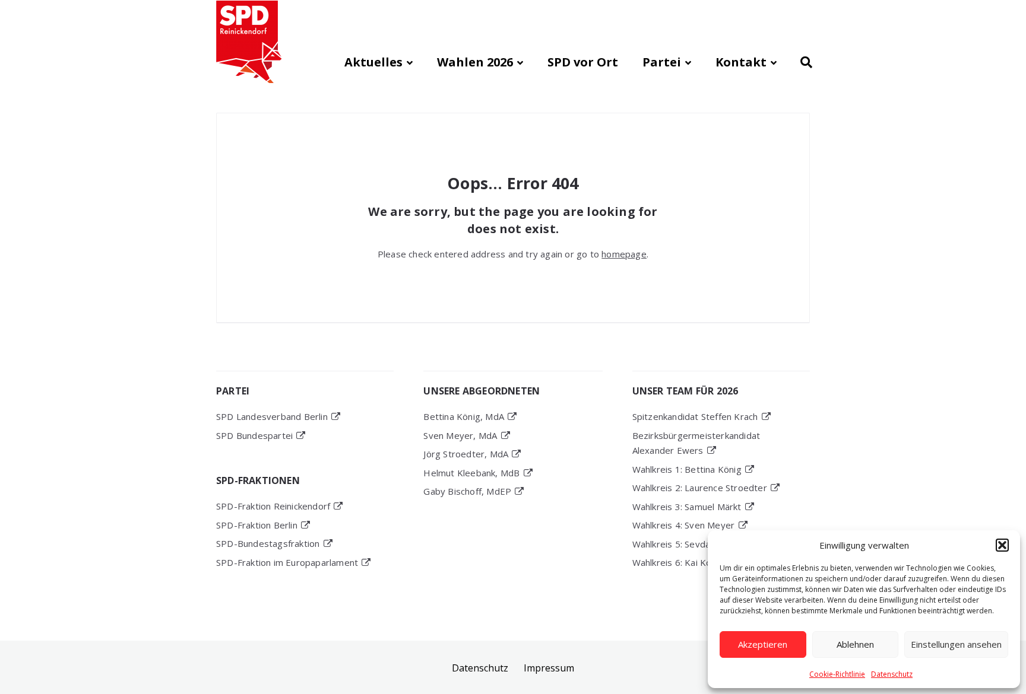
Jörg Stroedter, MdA (465, 454)
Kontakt (741, 62)
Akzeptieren (762, 644)
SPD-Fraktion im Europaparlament (287, 562)
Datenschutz (892, 674)
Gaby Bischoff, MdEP (467, 491)
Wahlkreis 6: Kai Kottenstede (693, 562)
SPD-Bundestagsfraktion (267, 543)
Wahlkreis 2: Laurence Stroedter (699, 488)
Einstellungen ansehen (956, 644)
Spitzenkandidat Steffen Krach (695, 416)
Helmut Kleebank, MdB (471, 473)
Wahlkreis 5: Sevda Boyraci (688, 544)
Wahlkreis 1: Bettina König (687, 469)
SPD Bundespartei (254, 435)
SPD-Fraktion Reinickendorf (273, 506)
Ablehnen (855, 644)
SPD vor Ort (582, 62)
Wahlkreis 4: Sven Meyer (683, 525)
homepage (624, 254)
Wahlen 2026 (475, 62)
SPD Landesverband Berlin (272, 416)
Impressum (549, 667)
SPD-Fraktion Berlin (256, 525)
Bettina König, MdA (463, 416)
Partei (661, 62)
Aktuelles (373, 62)
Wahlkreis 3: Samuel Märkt (687, 506)
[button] (1002, 545)
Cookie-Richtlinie (837, 674)
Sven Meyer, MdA (460, 435)
